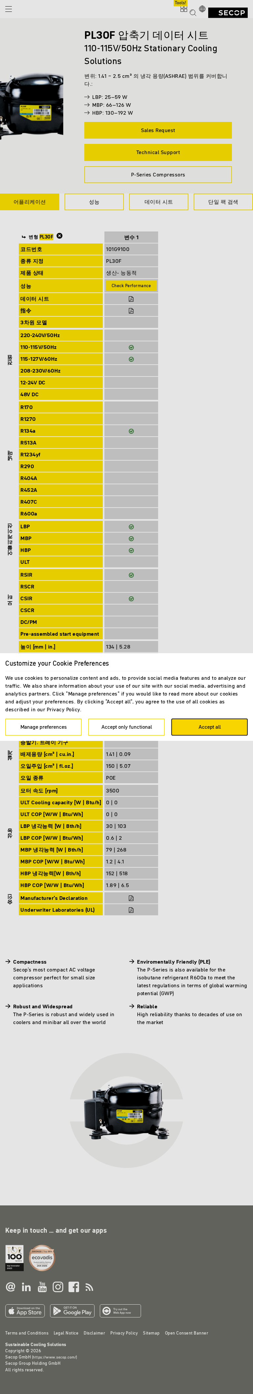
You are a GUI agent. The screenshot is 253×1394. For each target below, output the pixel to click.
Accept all (210, 726)
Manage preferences (43, 726)
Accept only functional (126, 726)
